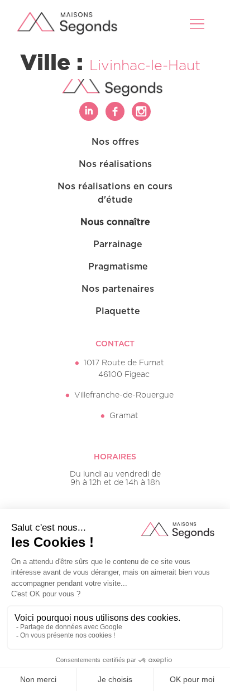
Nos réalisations (115, 164)
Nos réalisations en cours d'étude (115, 193)
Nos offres (115, 142)
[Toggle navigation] (198, 23)
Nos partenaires (118, 289)
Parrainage (117, 244)
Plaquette (117, 311)
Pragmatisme (118, 266)
